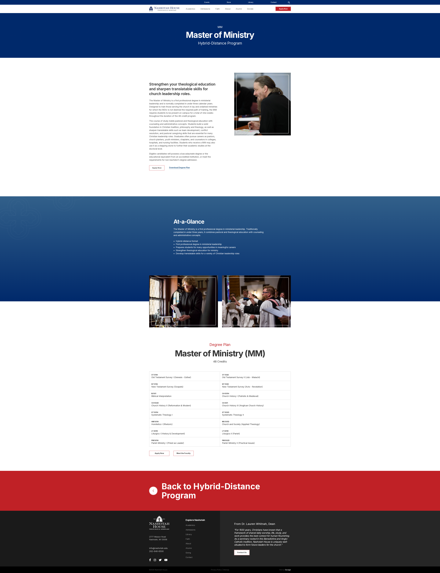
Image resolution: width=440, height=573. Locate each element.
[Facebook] (150, 560)
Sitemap (226, 570)
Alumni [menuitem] (239, 9)
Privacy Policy (216, 570)
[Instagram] (155, 560)
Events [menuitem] (206, 2)
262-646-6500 (156, 551)
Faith (188, 539)
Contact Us (242, 552)
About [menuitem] (227, 9)
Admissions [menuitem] (205, 9)
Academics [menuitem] (190, 9)
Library (189, 534)
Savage (288, 570)
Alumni (189, 548)
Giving (188, 553)
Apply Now (283, 9)
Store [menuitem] (229, 2)
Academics (190, 525)
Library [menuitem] (250, 2)
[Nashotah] (164, 8)
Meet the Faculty (184, 453)
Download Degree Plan (179, 167)
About (188, 543)
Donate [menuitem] (250, 9)
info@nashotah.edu (158, 548)
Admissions (190, 530)
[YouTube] (165, 560)
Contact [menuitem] (273, 2)
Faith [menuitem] (217, 9)
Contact (189, 557)
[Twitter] (160, 560)
